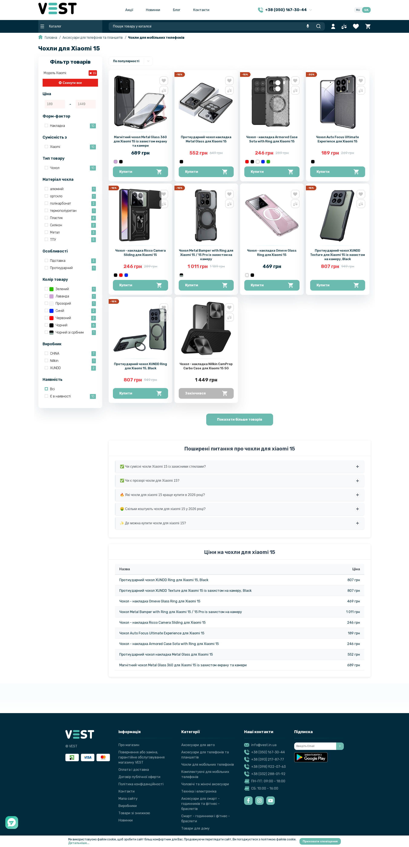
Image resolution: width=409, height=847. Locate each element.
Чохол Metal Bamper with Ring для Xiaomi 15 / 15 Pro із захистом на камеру (206, 255)
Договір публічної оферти (139, 777)
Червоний (75, 318)
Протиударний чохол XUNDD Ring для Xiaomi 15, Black (163, 580)
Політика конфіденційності (141, 784)
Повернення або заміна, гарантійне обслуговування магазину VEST (141, 757)
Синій (75, 311)
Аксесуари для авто (198, 745)
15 (94, 73)
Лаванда (75, 296)
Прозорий (75, 303)
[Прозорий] (247, 275)
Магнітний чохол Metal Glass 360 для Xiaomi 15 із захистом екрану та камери (140, 141)
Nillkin (72, 361)
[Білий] (257, 161)
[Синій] (263, 161)
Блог (176, 10)
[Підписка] (340, 746)
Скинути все (72, 83)
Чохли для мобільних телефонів (156, 38)
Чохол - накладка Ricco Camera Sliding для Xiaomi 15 (162, 623)
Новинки (153, 10)
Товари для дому (195, 828)
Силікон (72, 225)
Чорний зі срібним (75, 332)
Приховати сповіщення (320, 841)
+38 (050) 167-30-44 (268, 752)
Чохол (72, 168)
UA (366, 9)
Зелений (75, 289)
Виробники (127, 806)
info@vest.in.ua (264, 745)
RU (358, 9)
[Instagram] (259, 800)
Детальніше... (78, 843)
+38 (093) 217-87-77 (267, 759)
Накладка (72, 126)
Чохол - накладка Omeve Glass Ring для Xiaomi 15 (159, 601)
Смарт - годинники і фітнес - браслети (205, 818)
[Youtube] (270, 800)
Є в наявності (72, 396)
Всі (52, 389)
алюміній (72, 189)
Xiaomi (72, 147)
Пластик (72, 218)
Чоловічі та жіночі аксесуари (205, 784)
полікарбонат (72, 203)
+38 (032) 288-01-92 (268, 774)
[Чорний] (121, 161)
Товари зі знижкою (134, 813)
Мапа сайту (128, 799)
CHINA (72, 353)
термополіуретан (72, 211)
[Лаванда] (115, 161)
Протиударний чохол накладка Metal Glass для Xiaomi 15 (166, 654)
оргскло (72, 196)
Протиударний (72, 268)
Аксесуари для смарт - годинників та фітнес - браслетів (200, 804)
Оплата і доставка (133, 770)
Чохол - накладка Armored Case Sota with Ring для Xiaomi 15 (169, 644)
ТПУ (72, 240)
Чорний (75, 325)
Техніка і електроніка (198, 791)
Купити (125, 172)
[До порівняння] (164, 90)
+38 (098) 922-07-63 (268, 767)
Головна (51, 38)
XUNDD (72, 368)
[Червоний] (247, 161)
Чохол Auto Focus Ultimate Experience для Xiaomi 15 (161, 633)
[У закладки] (164, 80)
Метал (72, 232)
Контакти (201, 10)
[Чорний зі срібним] (181, 275)
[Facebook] (248, 800)
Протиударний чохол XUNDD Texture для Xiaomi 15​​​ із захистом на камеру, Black (337, 255)
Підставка (72, 261)
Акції (129, 10)
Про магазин (128, 745)
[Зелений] (268, 161)
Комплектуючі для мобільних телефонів (205, 774)
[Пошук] (318, 26)
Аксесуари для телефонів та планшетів (92, 38)
